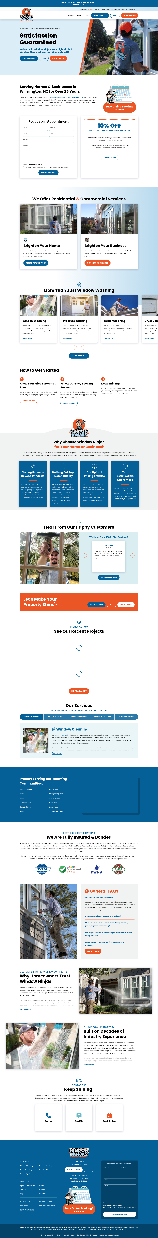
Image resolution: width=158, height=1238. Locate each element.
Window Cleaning (26, 1166)
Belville (22, 794)
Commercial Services (97, 263)
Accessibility (85, 1235)
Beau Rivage (53, 789)
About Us (24, 1181)
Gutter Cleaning (26, 1170)
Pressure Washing (45, 1166)
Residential (26, 1201)
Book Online (69, 403)
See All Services (79, 356)
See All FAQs (93, 951)
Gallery (41, 1186)
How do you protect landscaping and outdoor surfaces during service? (108, 934)
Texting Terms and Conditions (32, 164)
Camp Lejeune (54, 798)
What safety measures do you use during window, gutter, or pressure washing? (106, 924)
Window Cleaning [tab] (31, 717)
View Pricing (109, 157)
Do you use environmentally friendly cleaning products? (104, 943)
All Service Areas (56, 812)
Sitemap (94, 1235)
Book (130, 15)
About (79, 15)
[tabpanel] (38, 319)
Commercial (45, 1201)
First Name (26, 127)
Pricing (86, 15)
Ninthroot (115, 1235)
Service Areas (122, 9)
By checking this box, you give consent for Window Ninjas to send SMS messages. (47, 167)
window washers (61, 735)
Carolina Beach (25, 803)
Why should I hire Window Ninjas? (99, 897)
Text (115, 15)
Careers (97, 9)
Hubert (22, 811)
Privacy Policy (75, 1235)
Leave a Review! (112, 9)
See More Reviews (108, 577)
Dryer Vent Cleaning (46, 1170)
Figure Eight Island (26, 807)
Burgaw (22, 798)
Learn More (27, 338)
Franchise (132, 9)
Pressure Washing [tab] (79, 717)
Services (71, 15)
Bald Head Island (26, 789)
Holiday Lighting (26, 1174)
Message (25, 145)
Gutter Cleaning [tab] (55, 717)
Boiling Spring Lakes (56, 794)
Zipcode (25, 139)
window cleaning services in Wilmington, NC (67, 97)
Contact (23, 1190)
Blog (103, 9)
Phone (25, 133)
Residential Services (36, 263)
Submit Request (48, 172)
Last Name (52, 127)
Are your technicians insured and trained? (103, 916)
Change (90, 9)
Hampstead (53, 807)
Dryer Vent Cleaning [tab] (102, 717)
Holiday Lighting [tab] (126, 717)
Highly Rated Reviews (27, 1186)
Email (51, 133)
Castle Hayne (54, 803)
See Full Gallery (79, 691)
